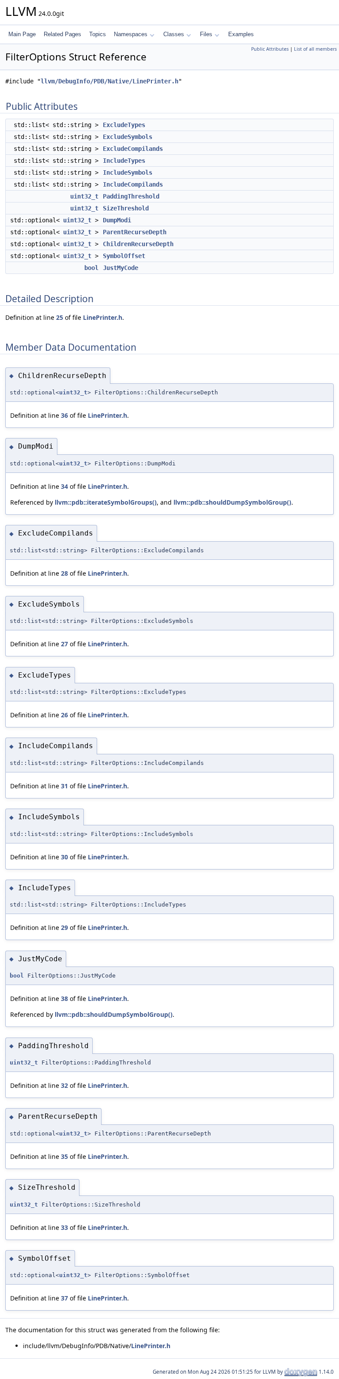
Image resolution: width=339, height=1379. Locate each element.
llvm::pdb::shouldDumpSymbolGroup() (232, 502)
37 (64, 1298)
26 (64, 715)
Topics (97, 34)
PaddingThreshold (131, 196)
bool (91, 267)
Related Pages (62, 34)
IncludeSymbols (127, 172)
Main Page (22, 34)
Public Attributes (270, 49)
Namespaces (130, 34)
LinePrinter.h (102, 317)
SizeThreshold (126, 208)
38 (64, 998)
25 (59, 317)
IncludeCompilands (133, 184)
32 (64, 1085)
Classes (173, 34)
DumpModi (117, 220)
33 (64, 1227)
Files (206, 34)
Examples (241, 34)
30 (64, 857)
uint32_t (84, 196)
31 (64, 786)
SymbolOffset (124, 255)
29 (64, 927)
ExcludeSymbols (127, 136)
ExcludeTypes (124, 124)
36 (64, 415)
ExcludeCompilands (133, 148)
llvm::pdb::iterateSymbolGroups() (106, 502)
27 (64, 644)
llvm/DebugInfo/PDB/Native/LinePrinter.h (109, 81)
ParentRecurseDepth (134, 232)
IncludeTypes (124, 160)
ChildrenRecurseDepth (138, 243)
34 (64, 486)
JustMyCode (120, 267)
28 (64, 573)
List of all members (315, 49)
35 (64, 1156)
